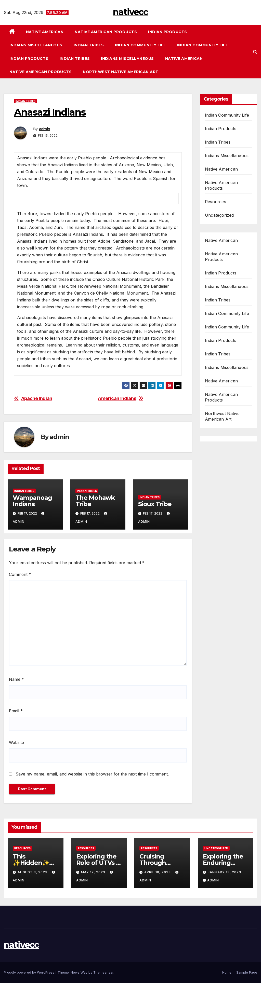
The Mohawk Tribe (95, 501)
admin (44, 129)
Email (16, 710)
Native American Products (106, 32)
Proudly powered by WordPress (29, 972)
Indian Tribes (89, 45)
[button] (255, 51)
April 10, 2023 (158, 872)
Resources (215, 201)
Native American (45, 32)
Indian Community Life (140, 45)
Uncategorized (219, 215)
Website (16, 742)
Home (226, 972)
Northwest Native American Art (121, 72)
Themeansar (103, 972)
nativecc (130, 12)
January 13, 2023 (224, 872)
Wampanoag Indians (32, 501)
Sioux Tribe (155, 504)
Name (16, 679)
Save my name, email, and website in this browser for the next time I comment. (92, 774)
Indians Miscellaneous (35, 45)
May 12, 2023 (93, 872)
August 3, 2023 (33, 872)
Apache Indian (36, 398)
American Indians (117, 398)
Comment (20, 574)
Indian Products (167, 32)
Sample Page (246, 972)
